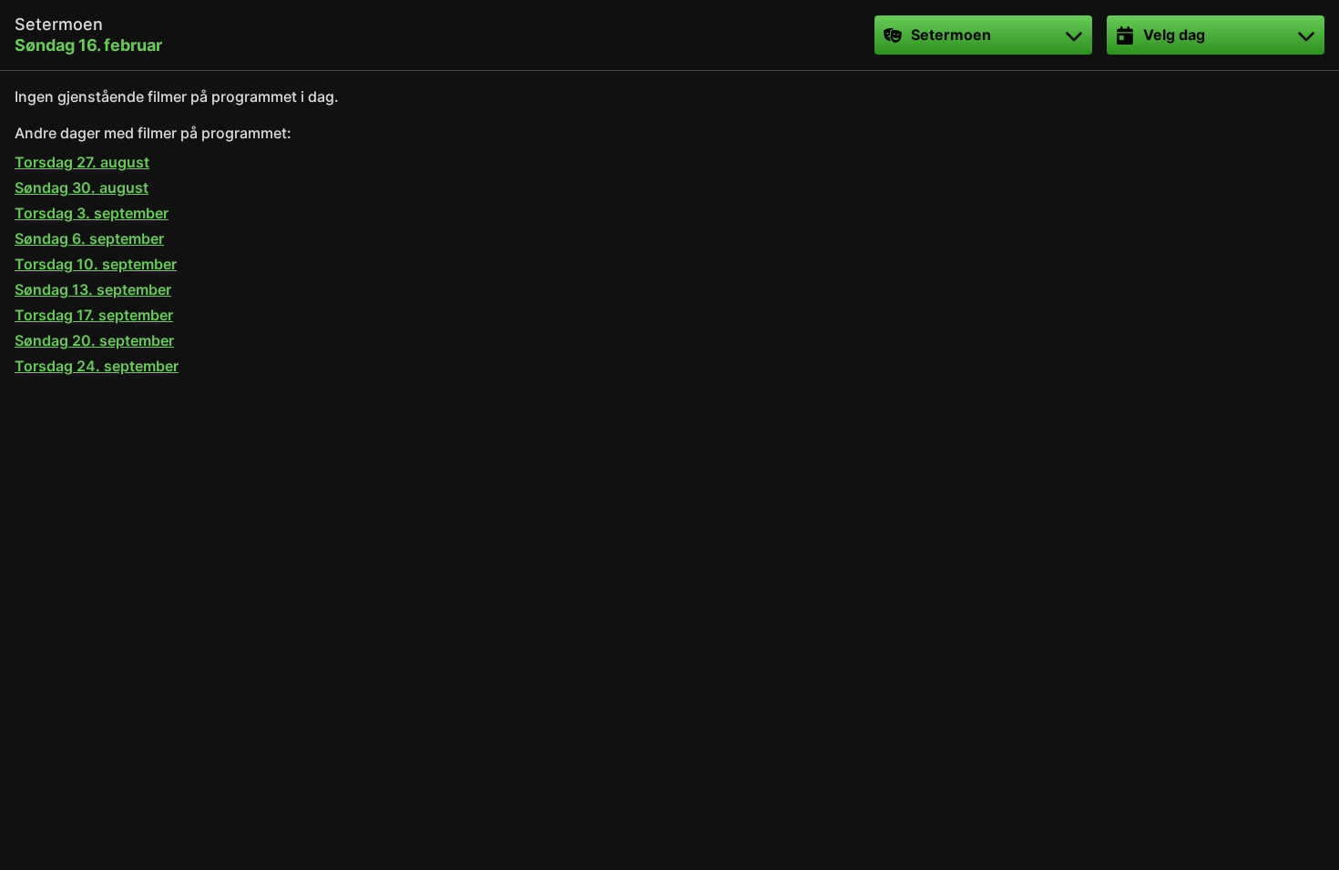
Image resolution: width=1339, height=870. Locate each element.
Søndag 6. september (89, 238)
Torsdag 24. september (97, 366)
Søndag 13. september (93, 289)
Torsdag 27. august (82, 162)
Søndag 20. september (94, 340)
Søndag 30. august (81, 187)
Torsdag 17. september (94, 315)
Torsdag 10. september (96, 264)
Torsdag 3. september (92, 213)
